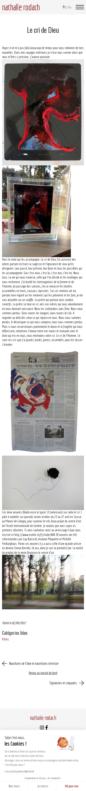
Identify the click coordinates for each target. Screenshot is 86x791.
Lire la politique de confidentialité (19, 771)
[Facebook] (46, 728)
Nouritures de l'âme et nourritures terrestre (33, 663)
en (69, 7)
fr (64, 7)
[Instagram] (42, 728)
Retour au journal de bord (43, 673)
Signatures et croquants (63, 683)
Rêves (5, 639)
